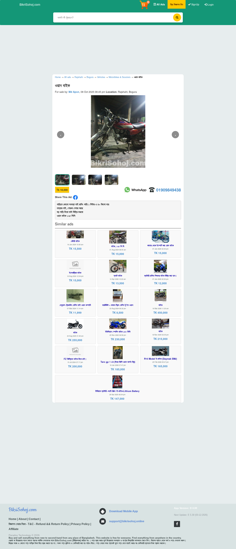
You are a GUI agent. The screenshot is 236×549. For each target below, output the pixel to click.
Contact (34, 519)
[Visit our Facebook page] (177, 524)
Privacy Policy (80, 524)
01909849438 (168, 190)
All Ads (160, 4)
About (22, 519)
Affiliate (13, 529)
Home (12, 519)
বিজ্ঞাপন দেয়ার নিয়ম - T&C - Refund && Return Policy (39, 524)
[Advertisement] (115, 49)
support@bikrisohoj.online (126, 521)
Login (210, 4)
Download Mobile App (123, 511)
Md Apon (74, 91)
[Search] (177, 17)
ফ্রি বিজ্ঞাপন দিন (176, 4)
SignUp (195, 4)
